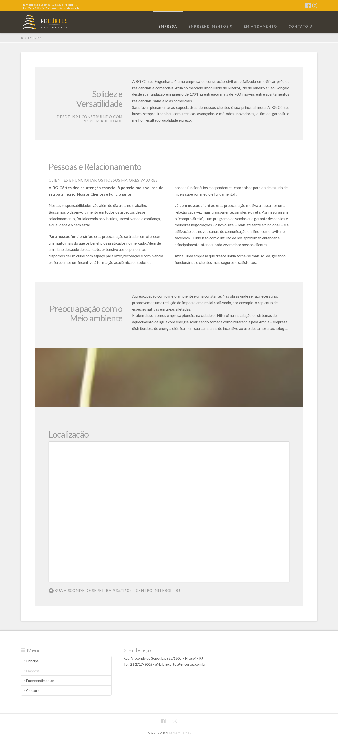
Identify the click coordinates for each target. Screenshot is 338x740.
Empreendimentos (40, 680)
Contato (32, 690)
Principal (32, 661)
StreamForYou (180, 732)
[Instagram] (314, 5)
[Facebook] (308, 5)
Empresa (35, 37)
